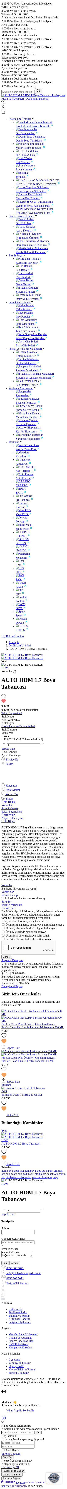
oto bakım (7, 1173)
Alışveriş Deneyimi (12, 818)
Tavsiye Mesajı (9, 1248)
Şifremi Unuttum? (19, 1372)
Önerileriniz (8, 814)
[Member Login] (33, 107)
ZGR (4, 1091)
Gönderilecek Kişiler (13, 1238)
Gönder (6, 956)
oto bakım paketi (44, 1173)
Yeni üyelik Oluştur (20, 1362)
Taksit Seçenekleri (11, 811)
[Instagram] (3, 1419)
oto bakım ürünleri (52, 1170)
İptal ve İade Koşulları (21, 1340)
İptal (5, 1263)
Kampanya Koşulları (20, 1347)
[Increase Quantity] (43, 745)
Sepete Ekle (8, 748)
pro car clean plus (42, 1177)
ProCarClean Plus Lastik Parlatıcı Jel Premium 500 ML (32, 1027)
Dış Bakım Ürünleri (12, 636)
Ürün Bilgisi (8, 801)
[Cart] (33, 112)
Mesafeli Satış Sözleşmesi (23, 1334)
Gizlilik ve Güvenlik (20, 1337)
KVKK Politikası (18, 1344)
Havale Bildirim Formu (22, 1369)
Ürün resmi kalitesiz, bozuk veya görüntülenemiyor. (35, 924)
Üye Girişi (14, 1359)
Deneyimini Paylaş (12, 986)
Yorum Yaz (7, 891)
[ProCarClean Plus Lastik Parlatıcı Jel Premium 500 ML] (33, 1014)
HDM (4, 1140)
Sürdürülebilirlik (18, 1312)
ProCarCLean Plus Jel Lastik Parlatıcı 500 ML (27, 1060)
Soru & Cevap (9, 808)
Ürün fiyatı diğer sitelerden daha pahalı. (28, 935)
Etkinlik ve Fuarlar (19, 1315)
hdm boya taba (32, 1170)
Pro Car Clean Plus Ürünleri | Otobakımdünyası (28, 1024)
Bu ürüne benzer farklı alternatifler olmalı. (29, 939)
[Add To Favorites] (33, 699)
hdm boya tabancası (12, 1170)
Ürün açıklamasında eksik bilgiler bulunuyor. (31, 928)
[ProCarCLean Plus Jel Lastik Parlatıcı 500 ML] (29, 1051)
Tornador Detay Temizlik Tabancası (21, 1094)
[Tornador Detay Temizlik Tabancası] (23, 1088)
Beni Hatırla (12, 1450)
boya (55, 1177)
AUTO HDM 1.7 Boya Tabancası (20, 1143)
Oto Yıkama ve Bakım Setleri (18, 726)
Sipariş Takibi (16, 1366)
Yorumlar (6, 805)
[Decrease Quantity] (4, 745)
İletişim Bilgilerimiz (20, 1322)
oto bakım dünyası (23, 1173)
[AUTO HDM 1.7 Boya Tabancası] (22, 1133)
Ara (38, 1432)
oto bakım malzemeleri (18, 1177)
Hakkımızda (15, 1309)
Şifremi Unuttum (10, 1453)
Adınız (5, 1228)
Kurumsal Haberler (19, 1318)
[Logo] (33, 98)
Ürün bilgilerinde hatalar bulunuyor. (26, 931)
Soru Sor (6, 901)
